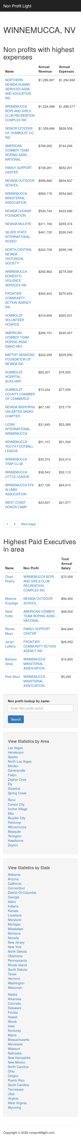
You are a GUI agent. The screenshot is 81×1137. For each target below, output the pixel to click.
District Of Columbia (22, 892)
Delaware (14, 1008)
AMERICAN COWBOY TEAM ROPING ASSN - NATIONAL (17, 152)
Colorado (14, 1003)
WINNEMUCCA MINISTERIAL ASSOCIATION (16, 198)
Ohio (11, 1071)
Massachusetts (18, 1039)
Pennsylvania (17, 960)
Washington (16, 983)
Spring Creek (17, 793)
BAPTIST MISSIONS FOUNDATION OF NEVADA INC (19, 359)
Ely (10, 784)
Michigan (14, 924)
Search (16, 719)
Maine (12, 1035)
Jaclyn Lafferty (10, 643)
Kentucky (14, 1030)
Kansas (13, 910)
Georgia (13, 897)
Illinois (12, 1021)
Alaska (12, 994)
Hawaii (12, 1017)
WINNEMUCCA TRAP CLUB (16, 461)
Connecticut (16, 888)
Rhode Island (17, 965)
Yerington (14, 836)
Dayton (13, 845)
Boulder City (16, 818)
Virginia (13, 1098)
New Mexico (16, 1062)
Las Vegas (15, 747)
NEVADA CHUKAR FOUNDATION (18, 213)
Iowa (11, 1026)
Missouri (14, 1048)
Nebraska (15, 1053)
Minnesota (15, 1044)
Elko (11, 813)
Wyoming (14, 1107)
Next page (28, 524)
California (14, 883)
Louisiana (15, 915)
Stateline (14, 788)
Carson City (16, 804)
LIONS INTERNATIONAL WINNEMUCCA (17, 429)
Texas (12, 974)
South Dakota (17, 969)
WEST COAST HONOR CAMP (16, 504)
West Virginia (17, 1103)
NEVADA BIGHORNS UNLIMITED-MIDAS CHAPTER (20, 411)
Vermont (14, 978)
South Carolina (18, 1084)
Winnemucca (17, 827)
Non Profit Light (17, 6)
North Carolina (18, 1066)
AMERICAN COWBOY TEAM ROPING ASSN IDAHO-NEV (17, 339)
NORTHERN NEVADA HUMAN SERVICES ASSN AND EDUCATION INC (18, 89)
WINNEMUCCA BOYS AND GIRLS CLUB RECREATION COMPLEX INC (20, 113)
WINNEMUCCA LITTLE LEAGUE (17, 474)
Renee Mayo (10, 631)
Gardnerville (16, 770)
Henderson (16, 752)
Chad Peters (9, 578)
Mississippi (15, 928)
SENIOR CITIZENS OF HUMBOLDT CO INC (19, 133)
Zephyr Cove (17, 779)
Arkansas (14, 999)
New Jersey (16, 942)
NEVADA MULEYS (18, 223)
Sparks (13, 757)
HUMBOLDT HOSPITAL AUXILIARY (14, 376)
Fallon (12, 775)
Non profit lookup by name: (29, 701)
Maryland (14, 919)
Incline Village (17, 809)
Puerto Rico (16, 1080)
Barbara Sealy (11, 661)
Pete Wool (12, 676)
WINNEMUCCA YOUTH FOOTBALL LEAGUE (19, 446)
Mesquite (14, 831)
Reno (12, 800)
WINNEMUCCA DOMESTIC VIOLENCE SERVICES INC (16, 278)
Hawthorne (15, 840)
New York (14, 947)
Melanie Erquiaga (11, 600)
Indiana (13, 906)
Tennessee (16, 1089)
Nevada (13, 937)
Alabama (14, 874)
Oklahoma (15, 956)
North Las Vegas (20, 761)
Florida (13, 1012)
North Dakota (17, 951)
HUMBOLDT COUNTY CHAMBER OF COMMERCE (20, 394)
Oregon (13, 1075)
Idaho (12, 901)
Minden (13, 766)
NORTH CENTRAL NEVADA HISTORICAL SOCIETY (18, 256)
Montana (14, 933)
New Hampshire (19, 1057)
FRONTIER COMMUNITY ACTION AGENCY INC (18, 300)
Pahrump (14, 822)
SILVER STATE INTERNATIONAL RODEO (17, 236)
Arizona (13, 879)
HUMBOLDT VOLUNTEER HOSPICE (14, 320)
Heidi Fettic (9, 613)
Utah (11, 1094)
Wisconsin (15, 987)
